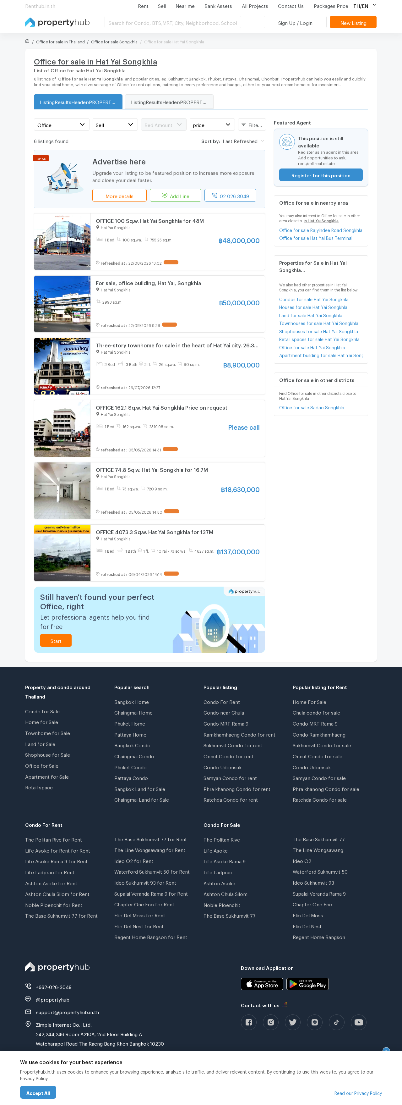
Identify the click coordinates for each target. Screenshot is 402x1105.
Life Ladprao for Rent (49, 871)
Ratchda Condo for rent (231, 799)
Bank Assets (218, 5)
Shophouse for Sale (47, 754)
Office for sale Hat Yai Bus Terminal (315, 237)
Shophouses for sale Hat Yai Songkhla (318, 330)
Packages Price (331, 5)
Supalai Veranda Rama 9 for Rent (151, 893)
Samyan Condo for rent (230, 777)
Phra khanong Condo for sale (326, 788)
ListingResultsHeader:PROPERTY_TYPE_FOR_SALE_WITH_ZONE (81, 101)
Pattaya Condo (131, 777)
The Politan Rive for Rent (53, 839)
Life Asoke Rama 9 (225, 860)
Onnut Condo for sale (317, 755)
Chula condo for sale (316, 712)
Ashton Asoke (219, 882)
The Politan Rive (222, 839)
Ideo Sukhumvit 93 (313, 882)
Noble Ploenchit (222, 904)
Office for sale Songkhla (114, 40)
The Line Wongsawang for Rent (149, 849)
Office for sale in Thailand (60, 40)
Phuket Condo (130, 766)
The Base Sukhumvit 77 (230, 915)
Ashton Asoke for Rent (51, 882)
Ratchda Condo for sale (320, 799)
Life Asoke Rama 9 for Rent (56, 860)
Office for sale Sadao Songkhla (311, 406)
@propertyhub (52, 999)
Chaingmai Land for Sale (141, 799)
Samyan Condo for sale (319, 777)
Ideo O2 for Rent (133, 860)
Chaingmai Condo (134, 755)
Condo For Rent (222, 701)
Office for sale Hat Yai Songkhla (312, 346)
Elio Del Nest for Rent (139, 925)
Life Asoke (216, 850)
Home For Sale (309, 701)
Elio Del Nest (307, 925)
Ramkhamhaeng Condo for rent (239, 734)
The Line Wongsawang (318, 849)
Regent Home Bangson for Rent (150, 936)
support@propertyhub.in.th (67, 1011)
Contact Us (291, 5)
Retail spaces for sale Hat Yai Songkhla (319, 338)
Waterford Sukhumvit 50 (320, 871)
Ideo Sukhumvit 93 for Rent (145, 882)
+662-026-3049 (54, 986)
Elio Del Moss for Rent (139, 914)
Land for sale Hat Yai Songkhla (310, 314)
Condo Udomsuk (223, 766)
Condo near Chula (224, 712)
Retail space (39, 786)
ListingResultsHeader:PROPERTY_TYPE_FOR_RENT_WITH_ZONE (172, 101)
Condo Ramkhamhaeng (319, 734)
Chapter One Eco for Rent (144, 903)
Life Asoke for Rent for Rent (57, 850)
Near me (185, 5)
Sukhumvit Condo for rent (233, 744)
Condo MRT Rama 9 (226, 723)
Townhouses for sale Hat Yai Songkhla (318, 322)
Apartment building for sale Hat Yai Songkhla (321, 354)
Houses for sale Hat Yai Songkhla (313, 306)
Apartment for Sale (47, 776)
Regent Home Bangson (319, 936)
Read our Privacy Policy (358, 1092)
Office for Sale (41, 765)
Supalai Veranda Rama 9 (319, 893)
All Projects (255, 5)
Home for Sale (41, 721)
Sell (162, 5)
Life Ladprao (218, 871)
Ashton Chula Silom (225, 893)
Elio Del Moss (308, 914)
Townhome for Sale (47, 732)
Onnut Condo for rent (228, 755)
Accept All (38, 1092)
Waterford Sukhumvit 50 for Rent (152, 871)
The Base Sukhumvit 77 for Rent (61, 915)
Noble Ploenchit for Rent (53, 904)
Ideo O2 (302, 860)
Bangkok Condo (132, 744)
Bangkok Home (131, 701)
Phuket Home (129, 723)
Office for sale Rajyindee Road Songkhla (320, 229)
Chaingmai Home (133, 712)
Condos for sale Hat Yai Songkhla (314, 298)
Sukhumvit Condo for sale (322, 744)
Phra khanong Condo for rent (237, 788)
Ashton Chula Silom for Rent (57, 893)
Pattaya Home (130, 734)
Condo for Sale (42, 710)
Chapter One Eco (312, 903)
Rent (143, 5)
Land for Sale (40, 743)
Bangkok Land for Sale (139, 788)
